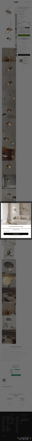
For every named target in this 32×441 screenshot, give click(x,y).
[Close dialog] (30, 203)
